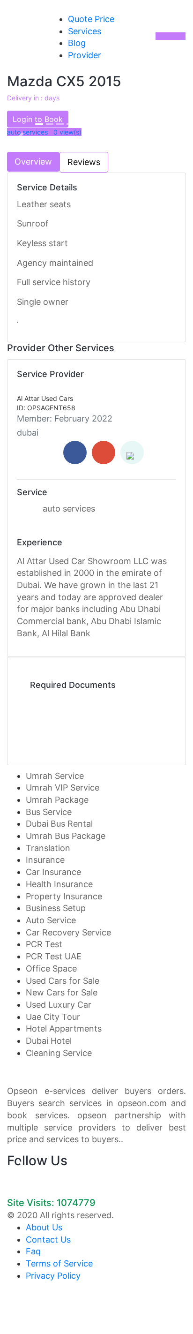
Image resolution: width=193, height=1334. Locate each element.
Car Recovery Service (68, 932)
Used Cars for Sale (62, 981)
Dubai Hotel (49, 1041)
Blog (77, 43)
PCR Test (44, 944)
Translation (48, 848)
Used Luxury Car (58, 1005)
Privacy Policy (53, 1276)
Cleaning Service (59, 1053)
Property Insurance (64, 896)
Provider (84, 55)
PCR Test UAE (54, 956)
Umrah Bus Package (65, 836)
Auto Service (51, 920)
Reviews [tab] (83, 162)
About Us (44, 1227)
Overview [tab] (33, 161)
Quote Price (91, 19)
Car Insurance (53, 872)
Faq (33, 1251)
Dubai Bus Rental (59, 824)
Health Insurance (59, 884)
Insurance (45, 860)
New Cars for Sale (61, 992)
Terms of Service (59, 1263)
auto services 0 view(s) (44, 132)
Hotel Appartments (64, 1028)
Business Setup (56, 908)
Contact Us (48, 1239)
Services (84, 31)
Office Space (51, 968)
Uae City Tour (53, 1017)
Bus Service (49, 812)
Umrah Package (57, 800)
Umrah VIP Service (62, 787)
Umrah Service (55, 776)
